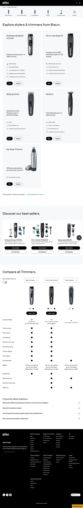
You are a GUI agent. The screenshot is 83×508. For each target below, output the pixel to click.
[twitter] (4, 495)
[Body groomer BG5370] (69, 230)
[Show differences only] (5, 282)
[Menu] (79, 3)
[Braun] (6, 2)
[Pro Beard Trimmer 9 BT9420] (16, 230)
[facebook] (7, 495)
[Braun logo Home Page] (6, 2)
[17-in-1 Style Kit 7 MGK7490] (42, 230)
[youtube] (10, 495)
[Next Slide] (79, 237)
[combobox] (31, 280)
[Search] (77, 3)
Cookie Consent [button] (77, 506)
